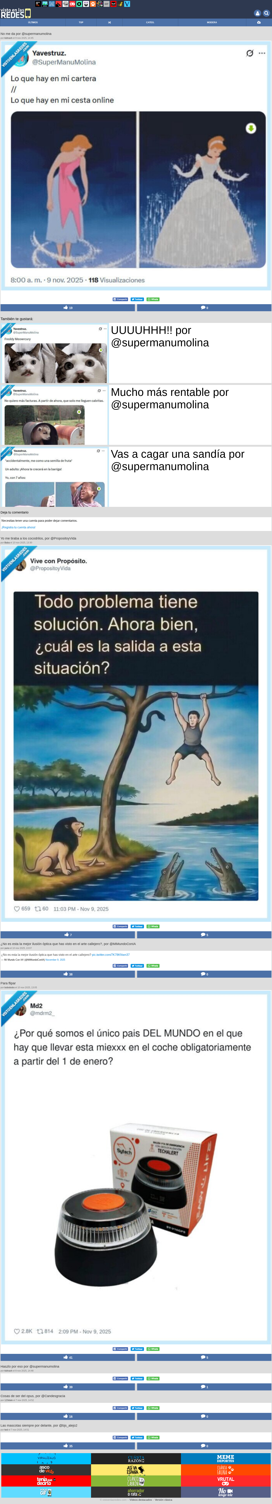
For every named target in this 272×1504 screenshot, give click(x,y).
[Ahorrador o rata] (120, 4)
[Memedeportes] (52, 4)
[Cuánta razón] (45, 4)
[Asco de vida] (38, 4)
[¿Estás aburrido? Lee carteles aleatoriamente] (109, 22)
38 (70, 974)
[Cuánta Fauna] (93, 4)
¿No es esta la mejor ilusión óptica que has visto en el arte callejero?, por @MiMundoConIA (68, 944)
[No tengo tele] (100, 4)
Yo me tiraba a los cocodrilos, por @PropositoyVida (38, 538)
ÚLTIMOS (33, 22)
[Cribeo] (79, 4)
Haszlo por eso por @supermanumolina (30, 1366)
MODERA (212, 22)
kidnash (8, 38)
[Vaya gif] (107, 4)
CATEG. (150, 22)
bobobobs (9, 987)
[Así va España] (59, 4)
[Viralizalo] (127, 4)
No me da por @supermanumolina (26, 34)
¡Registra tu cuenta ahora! (18, 527)
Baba (7, 542)
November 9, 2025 (55, 959)
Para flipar (8, 983)
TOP (81, 22)
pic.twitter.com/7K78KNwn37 (111, 954)
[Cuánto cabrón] (65, 4)
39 (70, 1496)
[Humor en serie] (86, 4)
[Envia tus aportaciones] (259, 22)
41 (70, 1357)
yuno (6, 948)
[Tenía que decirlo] (113, 4)
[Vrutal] (72, 4)
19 (70, 308)
